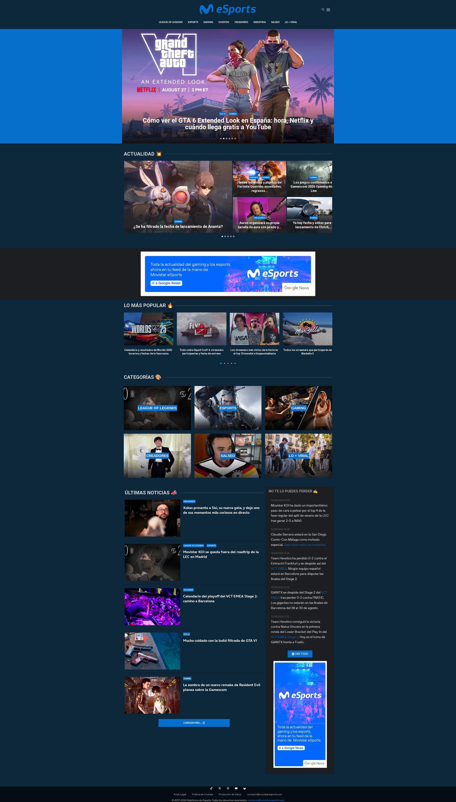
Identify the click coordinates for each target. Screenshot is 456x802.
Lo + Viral (291, 22)
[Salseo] (228, 456)
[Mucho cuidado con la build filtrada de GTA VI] (152, 651)
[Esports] (228, 408)
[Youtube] (236, 788)
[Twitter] (220, 788)
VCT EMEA (279, 568)
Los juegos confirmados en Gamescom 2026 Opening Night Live (314, 187)
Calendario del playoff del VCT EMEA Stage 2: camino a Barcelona (220, 599)
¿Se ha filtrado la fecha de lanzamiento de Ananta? (178, 226)
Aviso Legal (180, 794)
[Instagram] (228, 788)
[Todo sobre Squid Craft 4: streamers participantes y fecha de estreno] (201, 328)
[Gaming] (298, 408)
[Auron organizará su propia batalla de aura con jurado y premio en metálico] (259, 215)
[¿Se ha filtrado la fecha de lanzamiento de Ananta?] (178, 197)
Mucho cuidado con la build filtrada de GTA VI (220, 640)
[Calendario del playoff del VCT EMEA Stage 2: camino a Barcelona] (152, 606)
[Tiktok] (211, 788)
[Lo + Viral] (298, 456)
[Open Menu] (328, 10)
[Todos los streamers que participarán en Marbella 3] (307, 328)
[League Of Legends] (157, 408)
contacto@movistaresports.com (264, 794)
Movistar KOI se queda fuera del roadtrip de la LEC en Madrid (221, 554)
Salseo (275, 22)
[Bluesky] (244, 788)
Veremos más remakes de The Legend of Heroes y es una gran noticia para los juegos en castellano (228, 124)
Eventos (224, 22)
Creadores (241, 22)
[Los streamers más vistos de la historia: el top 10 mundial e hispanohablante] (254, 328)
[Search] (323, 9)
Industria (259, 22)
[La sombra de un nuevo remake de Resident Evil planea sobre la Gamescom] (152, 695)
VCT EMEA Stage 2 (284, 637)
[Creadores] (157, 456)
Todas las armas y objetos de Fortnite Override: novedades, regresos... (259, 187)
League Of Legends (171, 22)
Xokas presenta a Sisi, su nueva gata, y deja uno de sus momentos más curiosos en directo (221, 510)
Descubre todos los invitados (304, 545)
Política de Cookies (202, 794)
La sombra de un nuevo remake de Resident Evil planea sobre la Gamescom (221, 687)
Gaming (208, 22)
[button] (129, 86)
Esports (193, 22)
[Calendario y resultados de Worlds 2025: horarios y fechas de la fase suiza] (148, 328)
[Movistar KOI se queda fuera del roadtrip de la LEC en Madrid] (152, 562)
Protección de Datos (230, 794)
